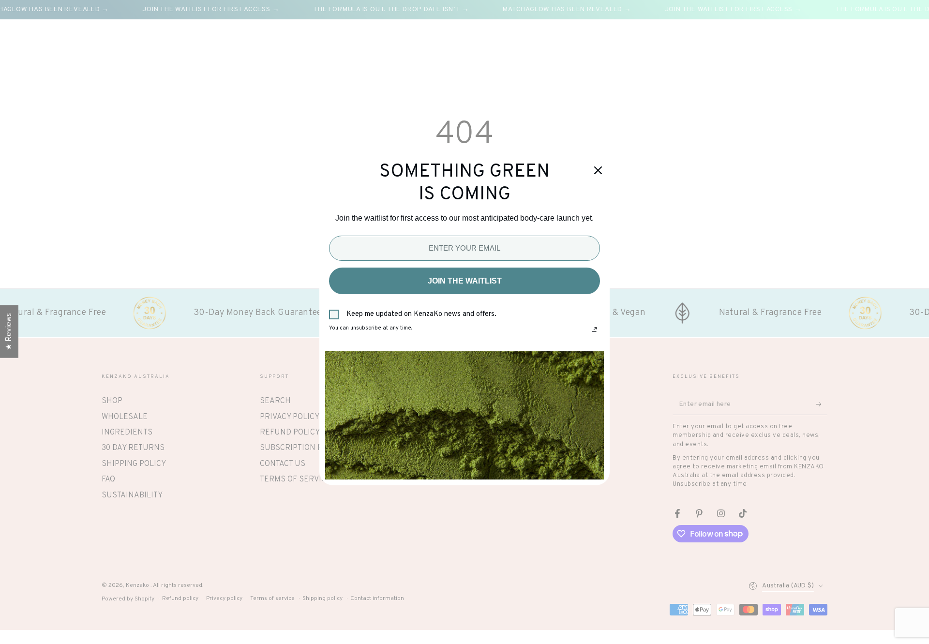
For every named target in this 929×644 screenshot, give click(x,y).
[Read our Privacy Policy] (594, 329)
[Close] (598, 170)
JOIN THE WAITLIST (465, 281)
